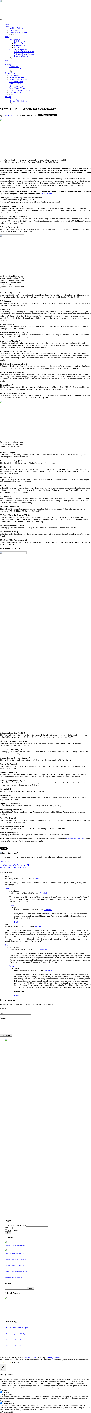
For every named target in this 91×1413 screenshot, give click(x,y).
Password (8, 1228)
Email (2, 1013)
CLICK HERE (46, 194)
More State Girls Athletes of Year (14, 1278)
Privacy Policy (30, 1358)
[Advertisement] (19, 16)
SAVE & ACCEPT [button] (7, 1412)
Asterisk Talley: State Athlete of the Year (16, 1271)
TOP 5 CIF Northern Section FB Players (16, 1328)
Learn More (4, 861)
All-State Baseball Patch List (13, 1346)
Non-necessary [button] (5, 1401)
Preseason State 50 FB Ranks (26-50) (15, 1265)
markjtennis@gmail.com (75, 839)
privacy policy (5, 1362)
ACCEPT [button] (15, 1362)
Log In (8, 1233)
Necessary (7, 1392)
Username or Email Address (15, 1225)
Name (2, 1009)
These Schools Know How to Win (14, 1253)
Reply (7, 889)
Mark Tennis (7, 115)
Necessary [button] (4, 1390)
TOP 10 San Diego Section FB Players (16, 1334)
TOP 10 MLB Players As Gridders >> (14, 867)
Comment (3, 1018)
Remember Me (13, 1230)
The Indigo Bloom (53, 1358)
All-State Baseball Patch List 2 (13, 1340)
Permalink (38, 879)
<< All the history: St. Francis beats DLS (15, 865)
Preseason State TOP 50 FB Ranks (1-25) (16, 1259)
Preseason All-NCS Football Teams (15, 1245)
